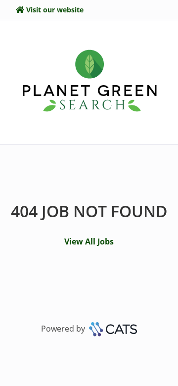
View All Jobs (89, 241)
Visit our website (55, 9)
